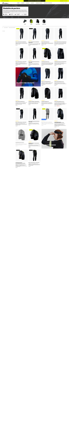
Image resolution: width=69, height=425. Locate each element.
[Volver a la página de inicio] (2, 27)
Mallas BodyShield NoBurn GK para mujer (34, 42)
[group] (34, 1)
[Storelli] (5, 3)
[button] (62, 3)
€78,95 (29, 166)
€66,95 (42, 85)
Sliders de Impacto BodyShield (34, 101)
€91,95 (29, 45)
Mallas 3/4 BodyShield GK (45, 81)
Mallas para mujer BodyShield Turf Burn (34, 62)
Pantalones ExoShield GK (20, 101)
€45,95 (16, 167)
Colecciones (6, 27)
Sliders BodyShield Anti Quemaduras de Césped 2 (20, 142)
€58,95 (29, 65)
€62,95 (42, 65)
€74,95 (16, 105)
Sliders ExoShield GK (45, 101)
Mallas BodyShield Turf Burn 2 (34, 162)
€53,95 (16, 65)
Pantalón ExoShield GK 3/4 (59, 81)
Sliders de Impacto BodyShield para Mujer (34, 143)
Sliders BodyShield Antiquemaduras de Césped (59, 122)
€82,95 (55, 85)
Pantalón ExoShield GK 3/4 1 (59, 101)
